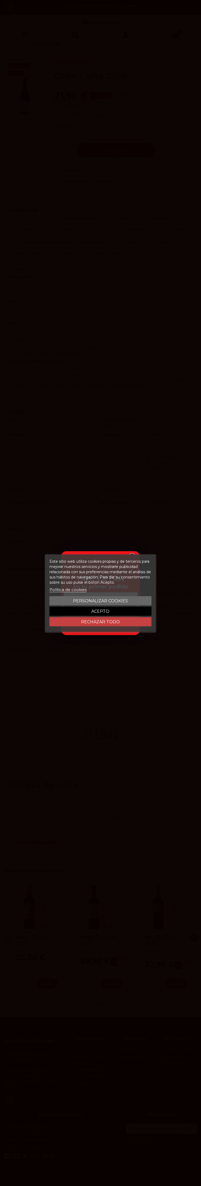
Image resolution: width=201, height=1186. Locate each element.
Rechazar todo (100, 621)
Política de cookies (68, 589)
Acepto (100, 611)
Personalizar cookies (100, 600)
